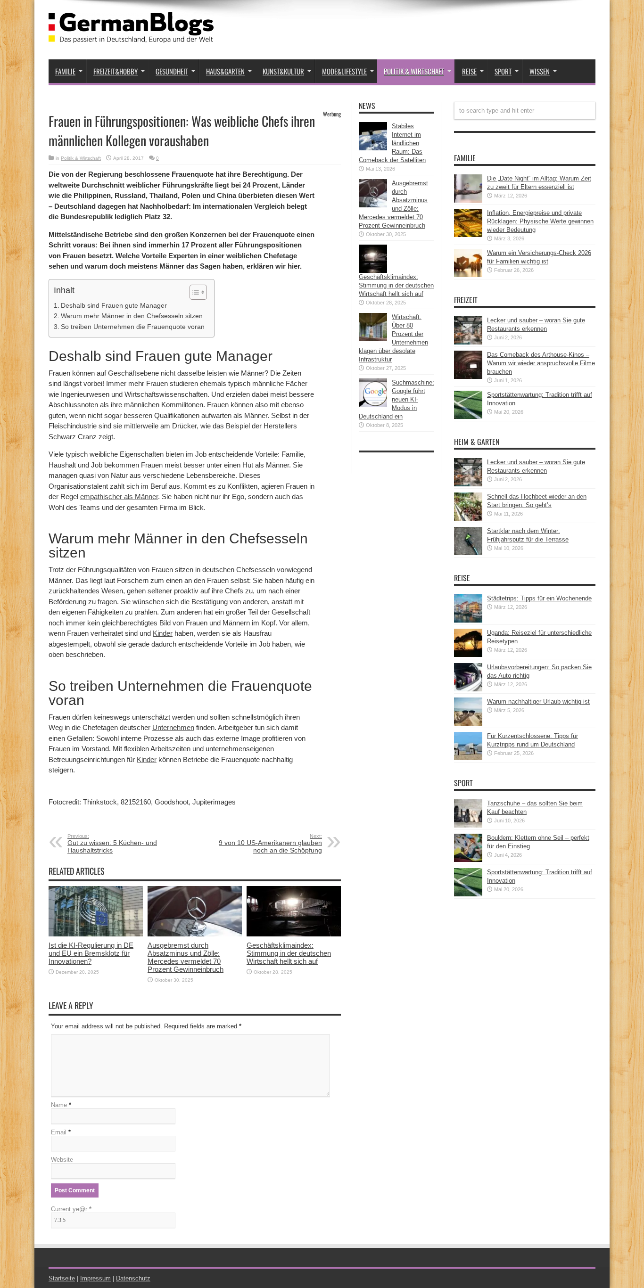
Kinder (163, 633)
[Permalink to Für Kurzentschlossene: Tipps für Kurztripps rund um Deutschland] (468, 758)
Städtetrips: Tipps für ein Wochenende (539, 598)
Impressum (95, 1278)
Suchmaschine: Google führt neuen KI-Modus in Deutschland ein (396, 399)
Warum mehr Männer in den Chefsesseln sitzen (132, 316)
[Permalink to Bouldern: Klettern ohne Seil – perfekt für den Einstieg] (468, 859)
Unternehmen (173, 727)
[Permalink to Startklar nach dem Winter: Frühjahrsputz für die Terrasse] (468, 553)
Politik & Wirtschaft (414, 71)
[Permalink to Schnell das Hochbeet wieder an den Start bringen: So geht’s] (468, 518)
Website (62, 1159)
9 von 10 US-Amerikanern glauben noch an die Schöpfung (270, 843)
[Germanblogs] (131, 36)
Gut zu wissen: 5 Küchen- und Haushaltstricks (112, 843)
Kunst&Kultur (283, 71)
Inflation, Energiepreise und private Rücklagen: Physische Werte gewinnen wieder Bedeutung (540, 221)
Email (58, 1132)
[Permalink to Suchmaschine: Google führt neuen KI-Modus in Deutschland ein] (373, 404)
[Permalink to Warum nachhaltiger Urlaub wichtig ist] (468, 723)
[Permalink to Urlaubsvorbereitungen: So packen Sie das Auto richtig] (468, 689)
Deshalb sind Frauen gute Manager (114, 305)
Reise (469, 71)
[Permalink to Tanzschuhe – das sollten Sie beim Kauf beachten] (468, 825)
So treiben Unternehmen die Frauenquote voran (133, 326)
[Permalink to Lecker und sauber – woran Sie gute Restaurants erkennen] (468, 342)
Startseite (62, 1278)
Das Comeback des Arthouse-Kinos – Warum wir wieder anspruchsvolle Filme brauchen (541, 363)
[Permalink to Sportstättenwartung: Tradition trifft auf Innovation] (468, 416)
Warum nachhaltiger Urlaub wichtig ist (538, 701)
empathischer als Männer (119, 496)
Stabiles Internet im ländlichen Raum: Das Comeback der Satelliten (392, 143)
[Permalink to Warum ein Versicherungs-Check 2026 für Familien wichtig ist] (468, 275)
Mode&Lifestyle (344, 71)
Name (59, 1104)
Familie (65, 71)
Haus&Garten (225, 71)
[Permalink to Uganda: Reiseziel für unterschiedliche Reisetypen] (468, 654)
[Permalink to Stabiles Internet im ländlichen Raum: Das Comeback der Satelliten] (373, 148)
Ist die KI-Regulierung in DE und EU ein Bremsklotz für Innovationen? (91, 953)
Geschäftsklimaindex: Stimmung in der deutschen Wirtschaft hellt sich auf (289, 953)
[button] (193, 292)
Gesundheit (172, 71)
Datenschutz (133, 1278)
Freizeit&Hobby (115, 71)
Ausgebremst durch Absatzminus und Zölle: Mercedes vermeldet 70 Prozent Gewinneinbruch (185, 957)
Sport (503, 71)
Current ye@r (71, 1209)
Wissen (539, 71)
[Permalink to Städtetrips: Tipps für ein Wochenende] (468, 620)
